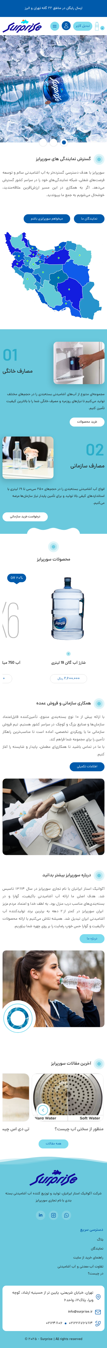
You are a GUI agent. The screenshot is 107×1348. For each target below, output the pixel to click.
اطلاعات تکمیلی (87, 766)
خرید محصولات (87, 422)
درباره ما (92, 938)
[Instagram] (53, 1215)
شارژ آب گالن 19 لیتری (68, 663)
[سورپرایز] (22, 26)
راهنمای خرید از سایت (88, 1257)
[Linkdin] (40, 1215)
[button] (64, 142)
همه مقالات (53, 1143)
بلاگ (100, 1239)
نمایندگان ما (89, 219)
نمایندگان (97, 1248)
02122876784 (81, 1323)
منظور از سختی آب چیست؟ (79, 1129)
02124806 (54, 1323)
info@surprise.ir (80, 1312)
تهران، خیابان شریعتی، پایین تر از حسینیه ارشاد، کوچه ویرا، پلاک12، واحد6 (52, 1296)
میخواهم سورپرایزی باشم (47, 219)
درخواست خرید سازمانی (25, 516)
